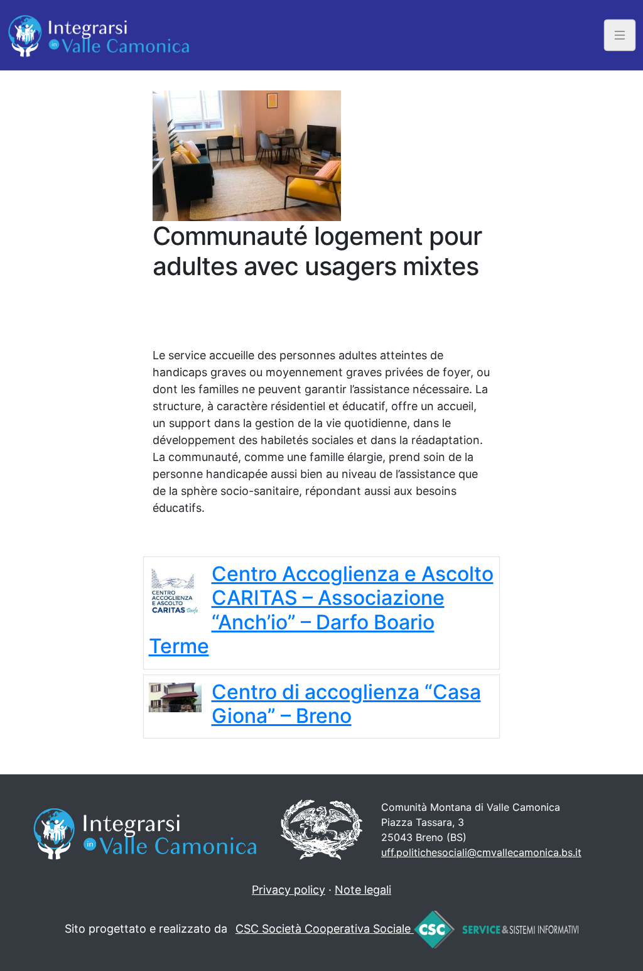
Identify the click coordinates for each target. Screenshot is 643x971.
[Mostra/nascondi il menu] (620, 35)
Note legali (363, 889)
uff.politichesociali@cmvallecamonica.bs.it (481, 852)
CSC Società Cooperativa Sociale (324, 928)
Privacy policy (288, 889)
